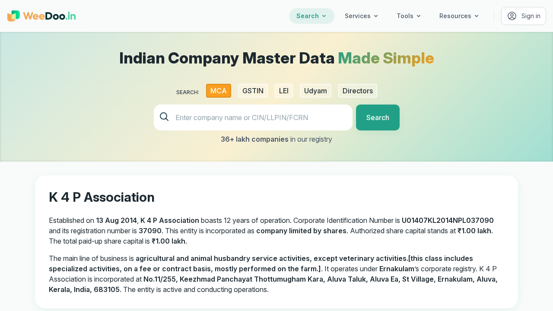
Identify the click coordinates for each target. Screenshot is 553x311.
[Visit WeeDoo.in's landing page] (41, 16)
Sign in (530, 15)
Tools (405, 15)
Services (358, 15)
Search (307, 15)
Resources (455, 15)
